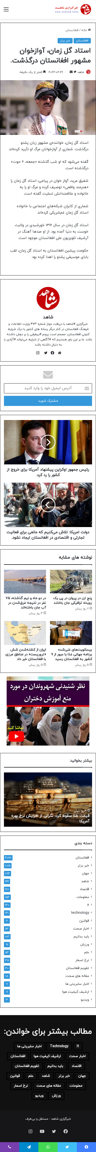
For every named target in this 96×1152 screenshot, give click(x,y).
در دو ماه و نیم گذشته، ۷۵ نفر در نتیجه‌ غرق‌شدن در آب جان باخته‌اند (26, 603)
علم (86, 952)
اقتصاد (84, 889)
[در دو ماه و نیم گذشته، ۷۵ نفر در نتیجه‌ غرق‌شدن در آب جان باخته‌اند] (25, 581)
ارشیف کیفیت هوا (75, 991)
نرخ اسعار (82, 960)
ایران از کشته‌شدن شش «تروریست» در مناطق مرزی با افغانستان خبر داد (25, 654)
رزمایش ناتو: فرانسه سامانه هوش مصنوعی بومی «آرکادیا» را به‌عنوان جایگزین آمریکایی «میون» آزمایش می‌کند (49, 816)
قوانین (84, 920)
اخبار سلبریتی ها (77, 984)
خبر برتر (65, 41)
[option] (47, 799)
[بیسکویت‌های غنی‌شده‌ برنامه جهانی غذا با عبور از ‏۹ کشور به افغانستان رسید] (71, 633)
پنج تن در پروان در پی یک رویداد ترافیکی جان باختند (72, 600)
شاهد (48, 317)
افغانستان (72, 30)
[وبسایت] (58, 353)
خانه (84, 30)
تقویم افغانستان (77, 968)
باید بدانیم (81, 936)
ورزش (84, 944)
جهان (85, 873)
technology (80, 912)
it (88, 905)
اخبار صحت (81, 928)
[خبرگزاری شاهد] (72, 9)
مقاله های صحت (77, 976)
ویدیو (85, 999)
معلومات (83, 897)
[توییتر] (45, 353)
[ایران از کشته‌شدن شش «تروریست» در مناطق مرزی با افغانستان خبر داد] (25, 633)
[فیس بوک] (51, 353)
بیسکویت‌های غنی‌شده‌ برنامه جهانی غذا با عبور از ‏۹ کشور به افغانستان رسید (71, 654)
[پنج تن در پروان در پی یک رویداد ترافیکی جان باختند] (71, 581)
